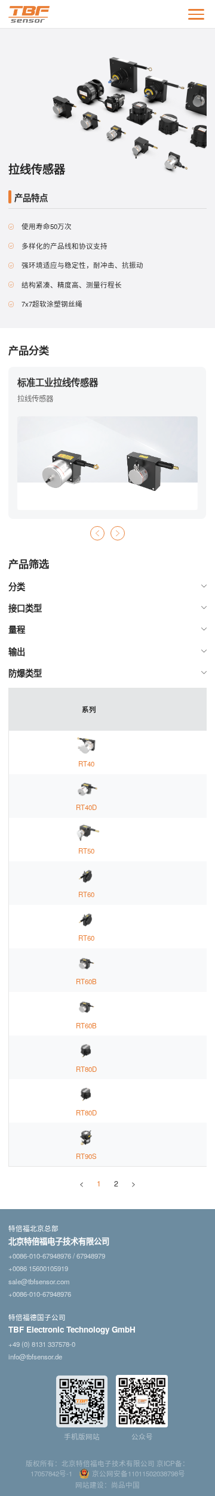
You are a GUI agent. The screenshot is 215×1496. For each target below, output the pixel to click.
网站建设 (89, 1484)
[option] (107, 443)
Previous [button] (97, 533)
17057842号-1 (51, 1473)
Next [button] (117, 533)
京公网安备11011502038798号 (138, 1473)
